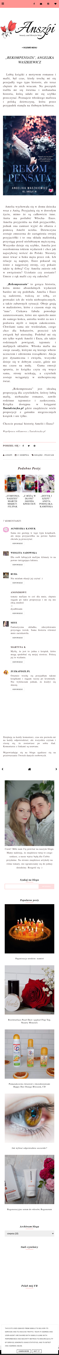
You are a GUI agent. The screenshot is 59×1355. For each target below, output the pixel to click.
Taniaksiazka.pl (13, 408)
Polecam (49, 455)
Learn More (24, 1351)
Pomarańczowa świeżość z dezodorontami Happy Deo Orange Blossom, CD (29, 1085)
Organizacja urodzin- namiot (29, 958)
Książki (38, 455)
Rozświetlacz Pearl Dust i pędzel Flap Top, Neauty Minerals (29, 1021)
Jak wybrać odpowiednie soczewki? (29, 1148)
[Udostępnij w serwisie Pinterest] (34, 446)
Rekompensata (17, 284)
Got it (37, 1351)
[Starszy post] (56, 769)
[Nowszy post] (2, 769)
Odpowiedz (17, 543)
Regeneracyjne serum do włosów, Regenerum (29, 1209)
